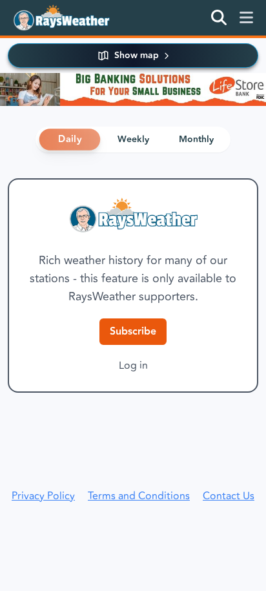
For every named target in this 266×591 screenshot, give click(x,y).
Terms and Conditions (139, 496)
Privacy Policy (43, 496)
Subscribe (133, 332)
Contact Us (228, 496)
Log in (133, 365)
